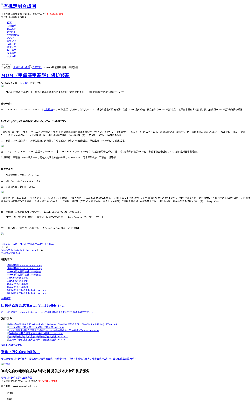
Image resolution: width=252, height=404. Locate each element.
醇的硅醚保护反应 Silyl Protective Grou (26, 290)
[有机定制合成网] (18, 6)
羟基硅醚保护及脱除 (17, 284)
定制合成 (11, 25)
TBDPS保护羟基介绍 (17, 277)
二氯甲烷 (48, 109)
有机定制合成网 (21, 67)
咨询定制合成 (8, 377)
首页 (9, 22)
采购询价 (11, 32)
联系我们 (11, 53)
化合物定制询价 (55, 14)
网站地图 (44, 380)
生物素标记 (13, 35)
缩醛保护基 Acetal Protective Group (18, 250)
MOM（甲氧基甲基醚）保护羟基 (35, 75)
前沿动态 (11, 41)
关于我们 (53, 380)
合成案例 (11, 28)
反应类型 (11, 50)
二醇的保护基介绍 (10, 253)
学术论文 (11, 47)
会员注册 (11, 56)
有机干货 (11, 44)
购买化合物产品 (24, 377)
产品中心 (11, 38)
